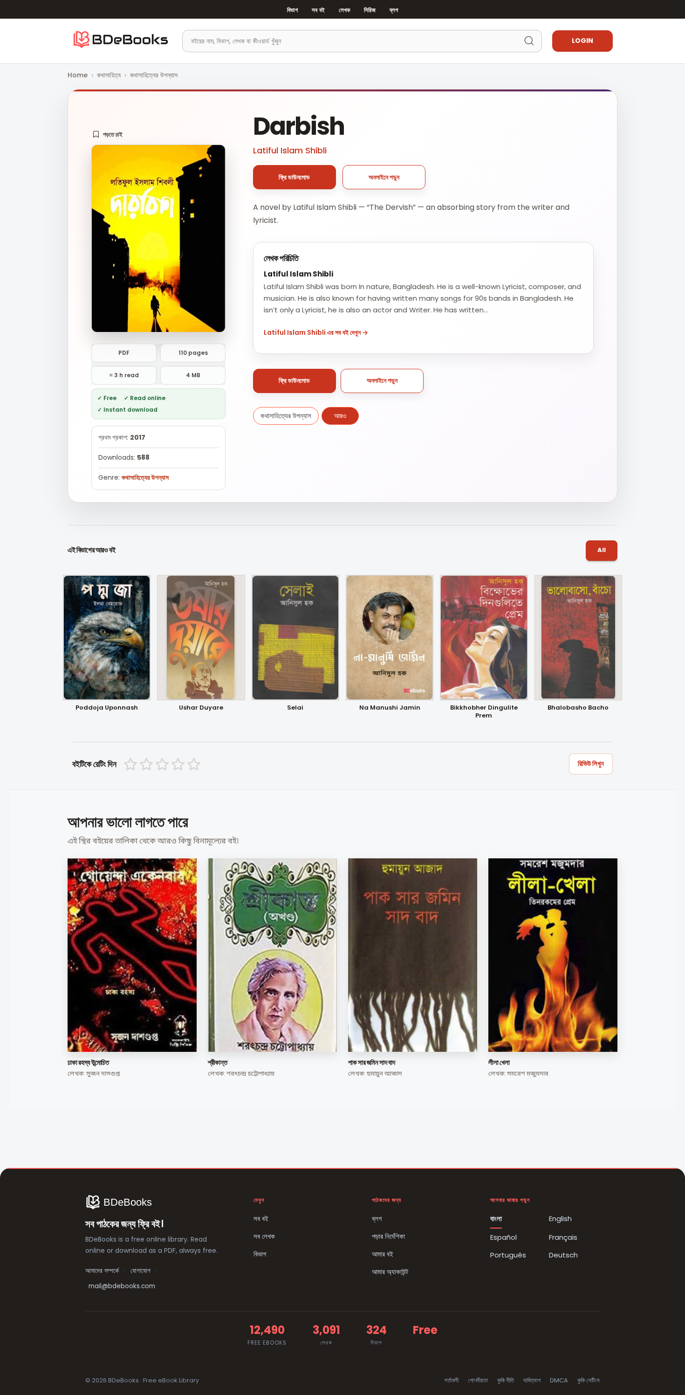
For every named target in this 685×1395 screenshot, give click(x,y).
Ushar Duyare (201, 708)
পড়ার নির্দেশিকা (388, 1236)
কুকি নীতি (505, 1380)
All (601, 550)
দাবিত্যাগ (532, 1380)
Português (508, 1255)
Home (78, 75)
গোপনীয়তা (478, 1380)
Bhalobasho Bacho (578, 708)
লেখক (344, 10)
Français (563, 1237)
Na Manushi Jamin (389, 708)
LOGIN (582, 40)
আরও (340, 416)
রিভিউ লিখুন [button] (591, 763)
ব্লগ (394, 10)
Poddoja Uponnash (106, 708)
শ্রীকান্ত (217, 1062)
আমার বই (382, 1254)
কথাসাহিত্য (109, 75)
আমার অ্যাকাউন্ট (390, 1272)
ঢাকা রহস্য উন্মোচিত (88, 1062)
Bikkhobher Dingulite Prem (484, 712)
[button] (107, 134)
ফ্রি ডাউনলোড (294, 177)
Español (503, 1237)
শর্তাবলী (451, 1380)
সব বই (318, 10)
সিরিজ (369, 10)
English (560, 1218)
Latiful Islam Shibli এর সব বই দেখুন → (316, 332)
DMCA (559, 1380)
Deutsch (563, 1255)
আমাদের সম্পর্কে (102, 1270)
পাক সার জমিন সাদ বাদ (371, 1062)
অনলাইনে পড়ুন (384, 177)
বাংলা (496, 1218)
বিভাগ (292, 10)
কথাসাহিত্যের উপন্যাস (154, 75)
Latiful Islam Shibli (290, 150)
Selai (295, 708)
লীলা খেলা (498, 1062)
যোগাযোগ (140, 1270)
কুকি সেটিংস (588, 1380)
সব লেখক (264, 1236)
